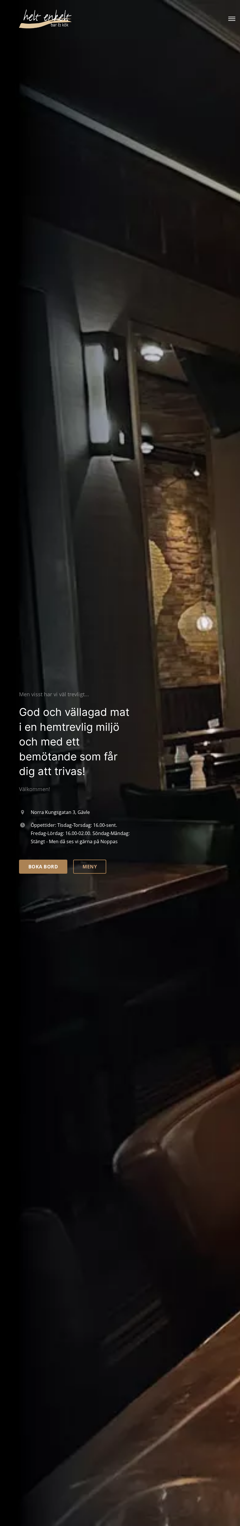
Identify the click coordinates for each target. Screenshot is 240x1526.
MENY (90, 866)
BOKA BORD (43, 866)
